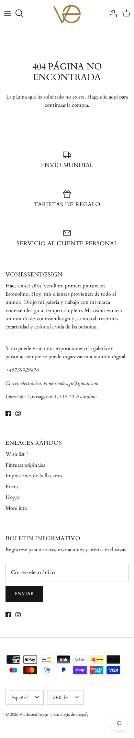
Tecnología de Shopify (70, 714)
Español (19, 697)
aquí (113, 96)
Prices (11, 486)
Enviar (24, 594)
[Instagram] (18, 413)
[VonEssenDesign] (67, 13)
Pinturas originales (25, 465)
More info (16, 508)
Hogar (12, 497)
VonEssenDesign (33, 714)
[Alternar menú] (7, 13)
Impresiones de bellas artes (33, 475)
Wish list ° (17, 454)
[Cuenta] (111, 13)
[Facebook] (8, 413)
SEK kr (60, 697)
